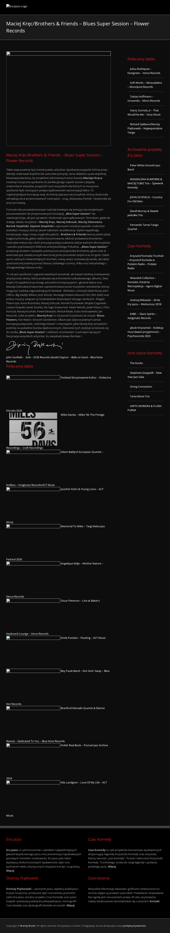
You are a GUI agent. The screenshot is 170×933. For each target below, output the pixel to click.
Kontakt (155, 901)
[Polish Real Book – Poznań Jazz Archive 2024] (33, 745)
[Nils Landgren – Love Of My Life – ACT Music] (33, 782)
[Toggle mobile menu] (162, 8)
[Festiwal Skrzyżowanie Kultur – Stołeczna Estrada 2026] (33, 377)
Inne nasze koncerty (145, 352)
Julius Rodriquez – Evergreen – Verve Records (144, 71)
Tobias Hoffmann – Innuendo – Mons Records (144, 98)
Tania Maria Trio (140, 396)
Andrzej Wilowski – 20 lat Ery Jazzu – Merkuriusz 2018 (144, 302)
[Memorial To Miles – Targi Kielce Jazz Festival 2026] (33, 526)
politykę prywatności (134, 925)
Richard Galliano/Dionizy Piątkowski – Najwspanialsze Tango (145, 128)
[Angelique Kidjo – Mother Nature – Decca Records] (33, 563)
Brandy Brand (27, 925)
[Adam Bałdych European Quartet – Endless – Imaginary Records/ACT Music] (33, 452)
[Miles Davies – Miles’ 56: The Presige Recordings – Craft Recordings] (33, 415)
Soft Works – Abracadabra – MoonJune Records (145, 85)
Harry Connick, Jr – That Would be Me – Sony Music (144, 112)
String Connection (141, 386)
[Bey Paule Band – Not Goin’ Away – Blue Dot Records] (33, 671)
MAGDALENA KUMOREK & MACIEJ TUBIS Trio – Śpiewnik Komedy (145, 183)
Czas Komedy (139, 245)
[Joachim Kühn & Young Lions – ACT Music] (33, 489)
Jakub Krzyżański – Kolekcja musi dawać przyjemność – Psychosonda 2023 (145, 332)
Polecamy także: (141, 58)
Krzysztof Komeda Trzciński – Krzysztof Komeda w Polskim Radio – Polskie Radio (146, 262)
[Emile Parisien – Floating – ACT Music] (33, 638)
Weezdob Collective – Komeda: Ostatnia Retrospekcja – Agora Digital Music (145, 284)
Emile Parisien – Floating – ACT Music (83, 638)
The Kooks (136, 363)
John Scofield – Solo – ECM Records (28, 357)
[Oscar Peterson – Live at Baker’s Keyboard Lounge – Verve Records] (33, 600)
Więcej (10, 870)
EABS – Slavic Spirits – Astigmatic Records (142, 316)
